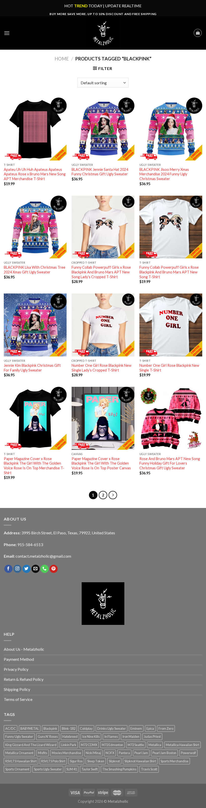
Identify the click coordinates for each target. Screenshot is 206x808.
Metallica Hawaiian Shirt (182, 745)
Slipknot (114, 761)
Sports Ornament (17, 769)
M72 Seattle (136, 745)
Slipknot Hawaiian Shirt (140, 761)
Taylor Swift (89, 769)
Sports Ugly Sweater (48, 769)
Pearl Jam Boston (164, 753)
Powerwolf (188, 753)
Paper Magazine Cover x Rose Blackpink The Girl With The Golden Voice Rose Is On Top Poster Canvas (101, 463)
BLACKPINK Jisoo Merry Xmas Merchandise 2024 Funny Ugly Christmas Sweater (164, 174)
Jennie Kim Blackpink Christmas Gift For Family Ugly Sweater (32, 367)
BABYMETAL (29, 728)
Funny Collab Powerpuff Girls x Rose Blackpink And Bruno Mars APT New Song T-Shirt (169, 272)
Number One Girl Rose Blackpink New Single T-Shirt (169, 367)
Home (62, 58)
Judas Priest (152, 736)
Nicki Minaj (93, 753)
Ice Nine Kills (91, 736)
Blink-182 (68, 728)
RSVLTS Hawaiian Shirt (21, 761)
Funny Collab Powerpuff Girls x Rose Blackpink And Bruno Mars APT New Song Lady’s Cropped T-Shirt (101, 272)
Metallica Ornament (19, 753)
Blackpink (50, 728)
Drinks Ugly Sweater (111, 728)
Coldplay (86, 728)
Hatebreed (70, 736)
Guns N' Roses (48, 736)
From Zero (166, 728)
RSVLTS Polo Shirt (53, 761)
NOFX (110, 753)
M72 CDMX (89, 745)
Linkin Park (68, 745)
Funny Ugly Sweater (19, 736)
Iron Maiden (130, 736)
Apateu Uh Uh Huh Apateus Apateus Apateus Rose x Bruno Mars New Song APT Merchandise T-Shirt (35, 174)
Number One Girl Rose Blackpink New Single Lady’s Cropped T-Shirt (101, 367)
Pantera (124, 753)
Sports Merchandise (174, 761)
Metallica (154, 745)
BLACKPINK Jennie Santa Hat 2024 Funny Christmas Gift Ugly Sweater (100, 171)
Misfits (42, 753)
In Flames (111, 736)
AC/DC (10, 728)
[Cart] (198, 33)
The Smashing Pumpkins (119, 769)
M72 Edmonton (112, 745)
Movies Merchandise (66, 753)
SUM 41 (71, 769)
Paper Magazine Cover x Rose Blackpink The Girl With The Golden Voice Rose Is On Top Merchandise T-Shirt (34, 466)
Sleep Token (95, 761)
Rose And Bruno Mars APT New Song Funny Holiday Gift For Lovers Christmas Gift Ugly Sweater (169, 463)
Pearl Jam (141, 753)
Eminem (136, 728)
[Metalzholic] (103, 33)
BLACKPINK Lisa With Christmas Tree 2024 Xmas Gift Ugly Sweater (34, 269)
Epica (150, 728)
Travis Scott (149, 769)
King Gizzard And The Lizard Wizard (31, 745)
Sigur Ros (76, 761)
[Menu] (7, 33)
